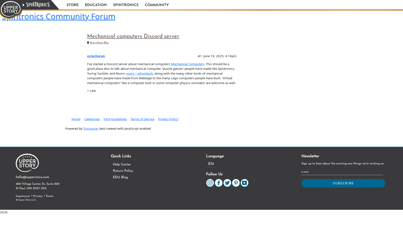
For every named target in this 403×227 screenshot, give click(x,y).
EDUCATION (96, 5)
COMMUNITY (157, 5)
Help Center (122, 164)
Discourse (90, 128)
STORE (73, 5)
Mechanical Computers (187, 64)
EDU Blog (120, 177)
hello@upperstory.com (32, 177)
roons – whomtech (139, 73)
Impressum (23, 196)
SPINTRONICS (126, 5)
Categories (92, 119)
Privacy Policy (168, 119)
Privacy (38, 196)
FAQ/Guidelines (115, 119)
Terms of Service (142, 119)
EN (211, 164)
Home (76, 119)
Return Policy (123, 171)
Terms (50, 196)
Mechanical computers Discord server (133, 36)
